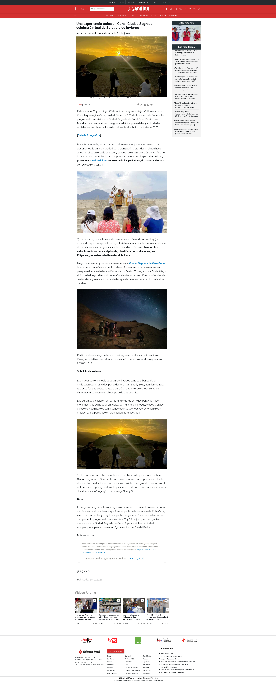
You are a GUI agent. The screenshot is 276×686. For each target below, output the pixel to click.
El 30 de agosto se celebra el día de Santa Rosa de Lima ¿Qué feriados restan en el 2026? (186, 79)
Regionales (111, 671)
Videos (153, 16)
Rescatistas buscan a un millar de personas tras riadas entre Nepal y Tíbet (109, 617)
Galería (132, 16)
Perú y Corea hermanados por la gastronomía (177, 670)
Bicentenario (110, 2)
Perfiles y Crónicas (131, 668)
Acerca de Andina (135, 678)
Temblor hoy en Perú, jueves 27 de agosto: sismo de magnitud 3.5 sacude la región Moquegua (186, 70)
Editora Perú (123, 678)
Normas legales (144, 2)
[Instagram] (185, 9)
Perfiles (121, 2)
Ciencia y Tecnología (132, 671)
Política (110, 662)
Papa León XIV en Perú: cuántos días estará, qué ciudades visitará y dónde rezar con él (186, 96)
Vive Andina (166, 2)
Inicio (109, 656)
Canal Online (143, 16)
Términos (146, 678)
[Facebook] (166, 9)
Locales (110, 668)
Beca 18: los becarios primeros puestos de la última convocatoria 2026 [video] (186, 105)
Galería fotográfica (89, 135)
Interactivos (147, 665)
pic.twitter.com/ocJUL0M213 (93, 552)
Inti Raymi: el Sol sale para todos (172, 672)
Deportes (128, 662)
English (81, 9)
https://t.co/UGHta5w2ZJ (147, 549)
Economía (110, 665)
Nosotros (146, 673)
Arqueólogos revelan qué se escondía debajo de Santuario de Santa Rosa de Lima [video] (187, 123)
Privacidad (154, 678)
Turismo (155, 2)
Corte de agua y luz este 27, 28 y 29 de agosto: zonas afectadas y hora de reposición (187, 61)
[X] (171, 9)
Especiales (131, 2)
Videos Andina (85, 592)
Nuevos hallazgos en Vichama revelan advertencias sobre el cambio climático (131, 618)
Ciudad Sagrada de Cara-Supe (147, 263)
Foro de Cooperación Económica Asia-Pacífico (178, 662)
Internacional (112, 673)
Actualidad (122, 15)
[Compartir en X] (94, 623)
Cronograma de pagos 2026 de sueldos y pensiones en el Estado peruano (186, 53)
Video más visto (186, 23)
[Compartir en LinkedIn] (96, 623)
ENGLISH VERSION (116, 651)
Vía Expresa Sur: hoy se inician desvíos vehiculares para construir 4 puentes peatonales (186, 88)
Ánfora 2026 (129, 659)
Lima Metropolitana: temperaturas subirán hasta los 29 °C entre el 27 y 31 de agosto (186, 114)
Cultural (128, 656)
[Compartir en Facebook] (91, 623)
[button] (76, 609)
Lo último (109, 16)
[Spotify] (194, 9)
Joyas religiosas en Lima (170, 659)
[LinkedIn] (176, 9)
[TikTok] (199, 9)
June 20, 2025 (136, 558)
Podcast (163, 16)
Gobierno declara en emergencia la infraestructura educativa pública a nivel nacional (186, 131)
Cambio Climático (131, 673)
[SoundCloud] (190, 9)
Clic (126, 665)
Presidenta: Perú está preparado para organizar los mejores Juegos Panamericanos (85, 618)
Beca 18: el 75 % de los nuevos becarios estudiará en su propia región (157, 617)
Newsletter (173, 16)
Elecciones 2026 (167, 653)
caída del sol (100, 160)
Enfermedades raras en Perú (171, 656)
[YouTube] (180, 9)
